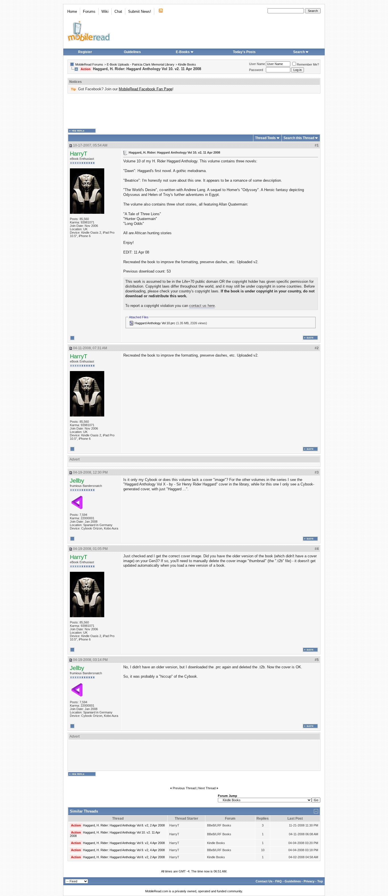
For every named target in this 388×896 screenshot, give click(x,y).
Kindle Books (187, 64)
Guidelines (132, 52)
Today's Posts (244, 52)
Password (256, 70)
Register (85, 52)
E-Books (183, 52)
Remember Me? (308, 64)
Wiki (105, 11)
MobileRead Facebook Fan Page (145, 89)
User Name (257, 64)
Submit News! (139, 11)
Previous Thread (184, 788)
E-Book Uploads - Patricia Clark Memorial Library (140, 64)
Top (320, 881)
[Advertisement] (194, 111)
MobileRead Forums (89, 64)
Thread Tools (265, 138)
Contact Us (264, 881)
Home (72, 11)
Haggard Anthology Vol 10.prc (155, 323)
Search (299, 52)
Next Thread (207, 788)
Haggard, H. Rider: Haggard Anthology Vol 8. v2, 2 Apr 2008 (124, 825)
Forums (89, 11)
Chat (118, 11)
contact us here (202, 305)
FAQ (278, 881)
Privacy (309, 881)
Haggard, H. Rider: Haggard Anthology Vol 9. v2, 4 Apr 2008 (124, 843)
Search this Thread (298, 138)
